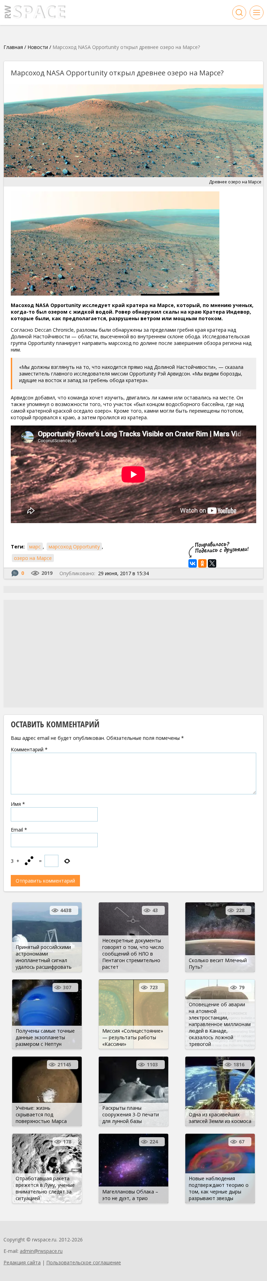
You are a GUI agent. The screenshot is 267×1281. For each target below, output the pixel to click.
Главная (13, 47)
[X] (212, 563)
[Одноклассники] (202, 563)
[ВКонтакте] (192, 563)
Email (19, 829)
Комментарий (29, 749)
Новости (37, 47)
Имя (18, 804)
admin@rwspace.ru (41, 1251)
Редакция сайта (22, 1262)
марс (35, 546)
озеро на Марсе (33, 558)
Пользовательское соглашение (83, 1262)
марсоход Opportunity (74, 546)
